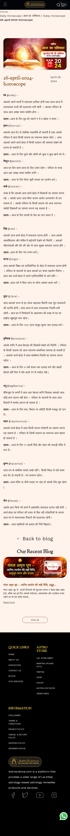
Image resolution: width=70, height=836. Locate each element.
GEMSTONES (43, 693)
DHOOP (40, 683)
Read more (9, 602)
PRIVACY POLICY (16, 729)
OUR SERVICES (15, 681)
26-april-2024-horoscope (16, 19)
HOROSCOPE (14, 665)
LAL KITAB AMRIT (45, 658)
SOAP (39, 677)
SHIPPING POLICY (16, 743)
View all (35, 620)
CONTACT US (14, 670)
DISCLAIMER (14, 715)
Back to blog (38, 539)
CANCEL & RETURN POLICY (17, 736)
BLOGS (11, 676)
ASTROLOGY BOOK (46, 688)
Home (4, 11)
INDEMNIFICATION (16, 748)
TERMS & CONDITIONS (14, 722)
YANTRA (40, 672)
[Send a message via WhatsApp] (63, 816)
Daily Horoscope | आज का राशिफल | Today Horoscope (32, 15)
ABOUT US (13, 660)
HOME (11, 654)
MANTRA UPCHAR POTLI (45, 665)
